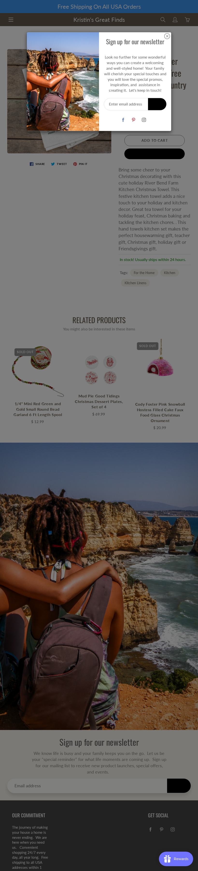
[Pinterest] (133, 120)
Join (157, 104)
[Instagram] (144, 120)
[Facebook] (123, 120)
